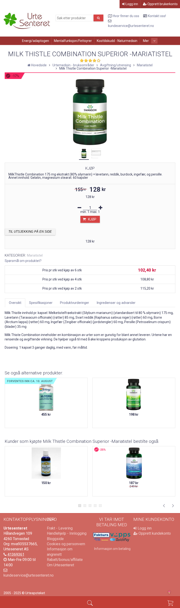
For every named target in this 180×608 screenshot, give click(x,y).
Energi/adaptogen (35, 41)
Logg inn (131, 4)
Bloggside (55, 539)
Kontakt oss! (157, 16)
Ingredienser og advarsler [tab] (116, 303)
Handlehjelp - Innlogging (66, 533)
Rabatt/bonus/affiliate (65, 559)
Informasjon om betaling (112, 549)
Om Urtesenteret (60, 565)
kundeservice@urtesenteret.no (131, 26)
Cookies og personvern (66, 544)
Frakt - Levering (60, 528)
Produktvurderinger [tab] (74, 303)
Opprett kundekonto (154, 533)
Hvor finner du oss (126, 16)
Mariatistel (35, 255)
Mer (146, 41)
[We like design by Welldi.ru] (171, 592)
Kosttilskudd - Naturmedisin (117, 41)
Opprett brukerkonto (162, 4)
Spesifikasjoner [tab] (40, 303)
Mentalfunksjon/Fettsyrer (73, 41)
